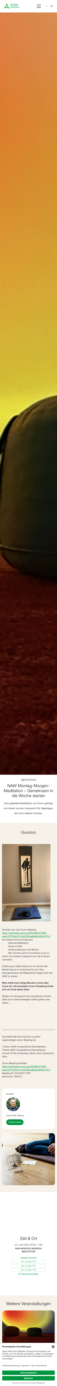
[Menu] (39, 6)
